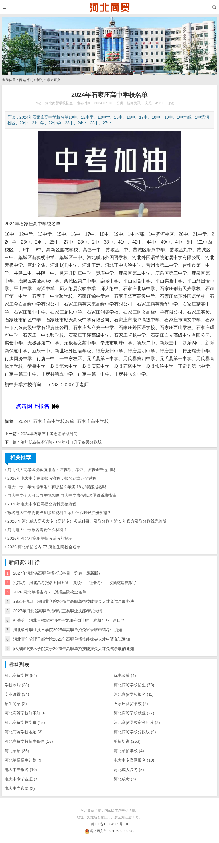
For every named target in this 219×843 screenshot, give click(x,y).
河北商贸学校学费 (25, 722)
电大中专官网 (20, 788)
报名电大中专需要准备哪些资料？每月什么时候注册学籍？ (59, 512)
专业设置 (17, 694)
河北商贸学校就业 (134, 713)
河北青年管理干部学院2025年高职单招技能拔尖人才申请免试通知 (71, 639)
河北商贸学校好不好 (26, 713)
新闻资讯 (43, 80)
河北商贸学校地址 (24, 732)
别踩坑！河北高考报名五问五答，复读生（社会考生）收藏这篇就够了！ (77, 582)
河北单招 (17, 750)
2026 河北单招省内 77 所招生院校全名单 (43, 547)
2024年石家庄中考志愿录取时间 (49, 433)
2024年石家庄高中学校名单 (46, 421)
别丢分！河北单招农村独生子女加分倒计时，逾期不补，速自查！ (71, 620)
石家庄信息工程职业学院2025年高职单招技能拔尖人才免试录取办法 (73, 601)
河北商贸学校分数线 (135, 732)
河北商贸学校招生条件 (29, 741)
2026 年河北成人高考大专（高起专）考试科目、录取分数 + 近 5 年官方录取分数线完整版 (87, 521)
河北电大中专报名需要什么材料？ (37, 529)
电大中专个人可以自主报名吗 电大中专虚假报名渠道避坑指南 (61, 495)
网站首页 (26, 80)
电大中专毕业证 (22, 779)
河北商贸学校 (21, 675)
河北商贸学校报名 (134, 694)
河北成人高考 (129, 769)
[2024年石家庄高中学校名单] (110, 7)
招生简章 (16, 703)
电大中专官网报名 (134, 760)
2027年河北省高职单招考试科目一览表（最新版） (57, 573)
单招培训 (127, 741)
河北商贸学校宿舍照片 (137, 722)
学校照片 (17, 685)
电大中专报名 (21, 769)
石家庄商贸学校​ (131, 703)
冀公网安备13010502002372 (112, 831)
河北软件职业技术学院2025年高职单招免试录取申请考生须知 (67, 629)
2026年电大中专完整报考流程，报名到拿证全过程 (51, 478)
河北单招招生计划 (24, 760)
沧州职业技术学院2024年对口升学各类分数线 (61, 442)
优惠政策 (125, 675)
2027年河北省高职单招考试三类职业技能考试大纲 (57, 611)
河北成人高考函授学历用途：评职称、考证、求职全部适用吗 (61, 469)
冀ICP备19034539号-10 (109, 824)
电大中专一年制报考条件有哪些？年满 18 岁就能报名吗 (56, 487)
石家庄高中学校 (93, 421)
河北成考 (125, 779)
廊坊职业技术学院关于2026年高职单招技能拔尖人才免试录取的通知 (73, 648)
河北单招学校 (129, 750)
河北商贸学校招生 (134, 685)
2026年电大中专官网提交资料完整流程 (41, 504)
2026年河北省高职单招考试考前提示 (39, 538)
